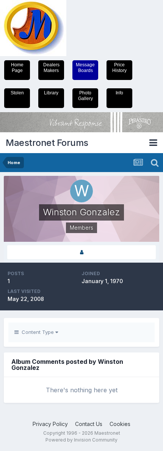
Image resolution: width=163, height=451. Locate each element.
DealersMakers (51, 67)
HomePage (17, 67)
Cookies (120, 424)
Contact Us (88, 424)
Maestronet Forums (47, 142)
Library (51, 93)
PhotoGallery (85, 95)
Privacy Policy (50, 424)
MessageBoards (85, 67)
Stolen (17, 93)
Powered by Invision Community (81, 440)
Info (119, 93)
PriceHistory (119, 67)
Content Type (37, 332)
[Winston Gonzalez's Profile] (81, 252)
